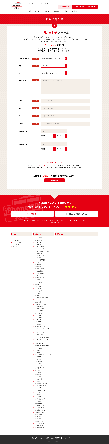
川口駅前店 (38, 359)
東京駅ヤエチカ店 (39, 273)
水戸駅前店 (38, 377)
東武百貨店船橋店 (39, 368)
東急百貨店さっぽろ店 (41, 425)
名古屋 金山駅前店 (40, 390)
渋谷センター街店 (39, 249)
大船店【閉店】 (39, 343)
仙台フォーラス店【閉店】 (42, 383)
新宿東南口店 (38, 240)
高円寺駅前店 (38, 253)
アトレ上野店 (38, 282)
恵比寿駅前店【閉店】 (41, 255)
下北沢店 (37, 293)
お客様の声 (16, 244)
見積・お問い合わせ (37, 438)
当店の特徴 (36, 11)
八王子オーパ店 (39, 299)
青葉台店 (37, 341)
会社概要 (66, 11)
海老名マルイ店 (39, 306)
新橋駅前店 (38, 266)
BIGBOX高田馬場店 (40, 260)
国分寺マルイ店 (39, 317)
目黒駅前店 (38, 257)
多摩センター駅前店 (40, 308)
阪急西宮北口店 (39, 416)
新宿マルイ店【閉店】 (41, 242)
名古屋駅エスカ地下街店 (41, 385)
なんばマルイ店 (39, 396)
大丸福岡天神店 (39, 421)
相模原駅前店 (38, 352)
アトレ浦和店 (38, 363)
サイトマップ (66, 438)
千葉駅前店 (38, 374)
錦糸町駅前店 (38, 284)
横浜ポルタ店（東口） (41, 326)
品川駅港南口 (38, 264)
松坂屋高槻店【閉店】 (41, 405)
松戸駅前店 (38, 370)
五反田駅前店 (38, 262)
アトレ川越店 (38, 365)
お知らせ (15, 249)
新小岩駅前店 (38, 288)
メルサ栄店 (38, 388)
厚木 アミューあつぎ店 (41, 304)
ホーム (28, 11)
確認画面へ (54, 180)
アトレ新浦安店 (39, 372)
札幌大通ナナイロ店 (40, 427)
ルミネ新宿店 (38, 238)
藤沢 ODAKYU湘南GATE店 (42, 345)
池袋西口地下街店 (39, 246)
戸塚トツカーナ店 (39, 332)
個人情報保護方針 (44, 165)
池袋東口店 (38, 244)
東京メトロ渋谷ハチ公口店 (42, 251)
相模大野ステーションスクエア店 (43, 354)
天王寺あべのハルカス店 (41, 407)
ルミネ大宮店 (38, 361)
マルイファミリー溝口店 (41, 339)
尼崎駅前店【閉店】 (40, 412)
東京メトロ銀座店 (39, 269)
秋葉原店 (37, 280)
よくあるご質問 (17, 242)
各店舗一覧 (46, 11)
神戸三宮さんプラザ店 (41, 414)
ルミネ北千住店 (39, 286)
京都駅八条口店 (39, 394)
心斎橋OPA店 (38, 403)
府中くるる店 (38, 319)
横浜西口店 (38, 324)
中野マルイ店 (38, 315)
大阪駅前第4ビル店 (40, 399)
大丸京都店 (38, 392)
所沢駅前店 (38, 357)
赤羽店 (37, 275)
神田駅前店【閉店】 (40, 277)
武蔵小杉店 (38, 302)
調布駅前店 (38, 322)
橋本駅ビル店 (38, 348)
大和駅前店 (38, 350)
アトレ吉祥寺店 (39, 311)
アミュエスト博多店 (40, 423)
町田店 (37, 295)
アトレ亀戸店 (38, 291)
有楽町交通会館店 (39, 271)
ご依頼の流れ (56, 11)
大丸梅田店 (38, 401)
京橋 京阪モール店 (40, 410)
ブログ (15, 246)
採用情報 (74, 11)
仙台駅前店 (38, 381)
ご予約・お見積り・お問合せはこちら (86, 6)
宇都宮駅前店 (38, 379)
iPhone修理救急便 (65, 6)
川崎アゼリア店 (39, 335)
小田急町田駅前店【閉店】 (42, 297)
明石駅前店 (38, 419)
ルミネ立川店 (38, 313)
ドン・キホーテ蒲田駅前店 (42, 337)
